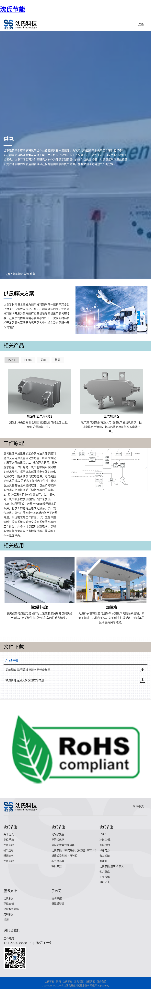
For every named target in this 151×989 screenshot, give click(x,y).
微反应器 (57, 866)
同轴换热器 (58, 834)
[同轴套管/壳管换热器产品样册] (142, 670)
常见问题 (79, 981)
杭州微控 (57, 898)
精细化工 (104, 882)
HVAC (102, 834)
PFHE (28, 359)
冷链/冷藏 (104, 839)
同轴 (43, 359)
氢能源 (103, 860)
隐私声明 (90, 981)
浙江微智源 (58, 903)
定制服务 (9, 914)
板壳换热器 (58, 860)
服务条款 (101, 981)
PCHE (11, 359)
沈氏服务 (9, 898)
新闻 (58, 981)
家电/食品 (104, 844)
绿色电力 (104, 850)
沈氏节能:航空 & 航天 (111, 866)
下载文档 (9, 903)
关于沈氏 (9, 834)
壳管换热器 (58, 839)
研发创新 (9, 850)
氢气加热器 (111, 416)
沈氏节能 (12, 9)
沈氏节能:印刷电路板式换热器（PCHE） (75, 850)
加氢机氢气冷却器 (39, 416)
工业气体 (104, 876)
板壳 (57, 359)
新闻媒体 (9, 855)
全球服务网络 (11, 908)
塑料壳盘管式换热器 (63, 844)
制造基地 (9, 839)
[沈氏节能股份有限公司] (20, 24)
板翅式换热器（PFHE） (65, 855)
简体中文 (138, 806)
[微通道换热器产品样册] (142, 680)
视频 (6, 919)
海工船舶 (104, 855)
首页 (7, 274)
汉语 (141, 24)
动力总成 (104, 871)
